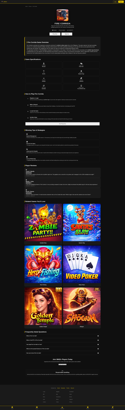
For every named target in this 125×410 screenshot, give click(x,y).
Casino (30, 6)
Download (71, 391)
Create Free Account (62, 364)
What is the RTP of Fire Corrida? (34, 340)
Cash (44, 399)
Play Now (55, 34)
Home (26, 6)
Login (115, 1)
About (57, 399)
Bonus (70, 396)
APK (43, 394)
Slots (44, 396)
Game (70, 394)
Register (121, 1)
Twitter (67, 388)
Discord (72, 388)
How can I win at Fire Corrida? (33, 353)
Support (71, 399)
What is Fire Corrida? (31, 335)
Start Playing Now (62, 123)
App (57, 394)
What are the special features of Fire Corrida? (37, 348)
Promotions (58, 396)
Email (58, 388)
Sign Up (67, 34)
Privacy (70, 401)
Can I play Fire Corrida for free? (34, 344)
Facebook (63, 388)
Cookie (44, 401)
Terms (57, 401)
